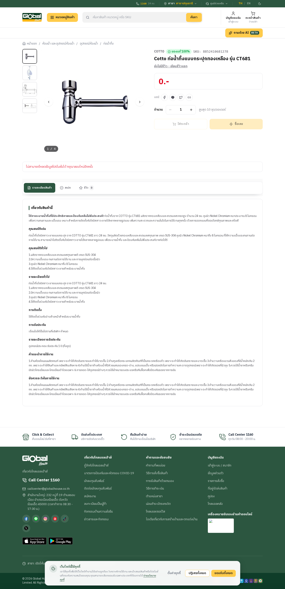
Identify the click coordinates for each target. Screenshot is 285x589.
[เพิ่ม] (191, 110)
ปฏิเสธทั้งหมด (197, 573)
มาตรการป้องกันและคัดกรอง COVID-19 (109, 473)
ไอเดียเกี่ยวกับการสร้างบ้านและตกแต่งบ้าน (172, 519)
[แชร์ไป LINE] (172, 97)
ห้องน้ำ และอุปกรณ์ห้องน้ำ (58, 43)
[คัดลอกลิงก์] (189, 97)
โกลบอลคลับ (215, 503)
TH (240, 3)
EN (248, 3)
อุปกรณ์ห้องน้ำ (89, 43)
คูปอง (211, 496)
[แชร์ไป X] (180, 97)
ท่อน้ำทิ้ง (108, 43)
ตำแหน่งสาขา (154, 496)
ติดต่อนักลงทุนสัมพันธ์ (98, 488)
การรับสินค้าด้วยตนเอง (160, 480)
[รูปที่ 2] (29, 72)
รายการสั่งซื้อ (216, 480)
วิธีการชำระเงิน (155, 488)
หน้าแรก (32, 43)
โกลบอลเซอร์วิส (155, 511)
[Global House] (32, 17)
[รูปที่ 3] (29, 89)
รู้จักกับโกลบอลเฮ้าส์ (96, 465)
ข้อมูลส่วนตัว (216, 473)
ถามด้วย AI (246, 32)
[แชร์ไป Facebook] (164, 97)
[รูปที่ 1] (29, 56)
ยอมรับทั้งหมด (223, 573)
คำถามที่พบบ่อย (155, 465)
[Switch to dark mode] (260, 4)
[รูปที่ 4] (29, 105)
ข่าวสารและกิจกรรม (96, 519)
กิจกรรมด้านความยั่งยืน (98, 511)
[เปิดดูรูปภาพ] (94, 102)
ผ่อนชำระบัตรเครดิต (158, 503)
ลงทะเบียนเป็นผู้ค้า (95, 503)
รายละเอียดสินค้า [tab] (42, 188)
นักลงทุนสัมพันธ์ (94, 480)
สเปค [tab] (68, 188)
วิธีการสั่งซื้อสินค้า (157, 473)
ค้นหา (193, 17)
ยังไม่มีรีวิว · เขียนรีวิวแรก (170, 66)
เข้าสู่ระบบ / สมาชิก (219, 465)
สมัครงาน (90, 496)
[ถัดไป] (139, 102)
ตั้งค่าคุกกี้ (174, 573)
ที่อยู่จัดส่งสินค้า (217, 488)
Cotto (159, 51)
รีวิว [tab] (88, 188)
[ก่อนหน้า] (48, 102)
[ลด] (170, 110)
